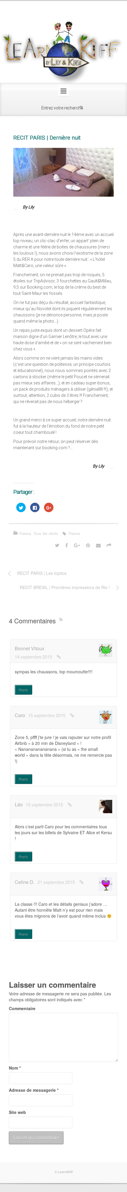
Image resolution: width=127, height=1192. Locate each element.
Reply (23, 690)
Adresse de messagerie (33, 1090)
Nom (15, 1068)
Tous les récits (45, 533)
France (25, 533)
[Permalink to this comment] (59, 657)
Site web (17, 1112)
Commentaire (22, 1008)
